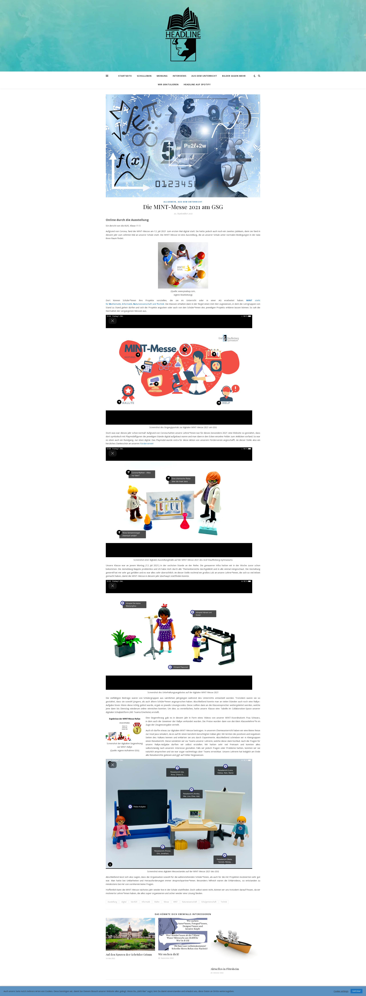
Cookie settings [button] (341, 991)
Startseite (125, 75)
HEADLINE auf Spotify (197, 84)
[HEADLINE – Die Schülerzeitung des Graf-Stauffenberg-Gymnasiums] (183, 34)
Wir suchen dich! (168, 954)
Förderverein (146, 443)
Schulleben (144, 75)
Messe (166, 902)
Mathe (156, 902)
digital (123, 902)
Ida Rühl (134, 902)
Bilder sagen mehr (234, 75)
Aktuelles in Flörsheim (225, 969)
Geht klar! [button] (356, 991)
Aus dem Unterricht (204, 75)
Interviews (179, 75)
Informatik (146, 902)
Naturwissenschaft (189, 902)
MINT (175, 902)
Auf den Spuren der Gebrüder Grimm (129, 954)
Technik (224, 902)
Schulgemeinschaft (208, 902)
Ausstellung (112, 902)
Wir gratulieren (168, 84)
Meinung (162, 75)
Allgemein (170, 202)
